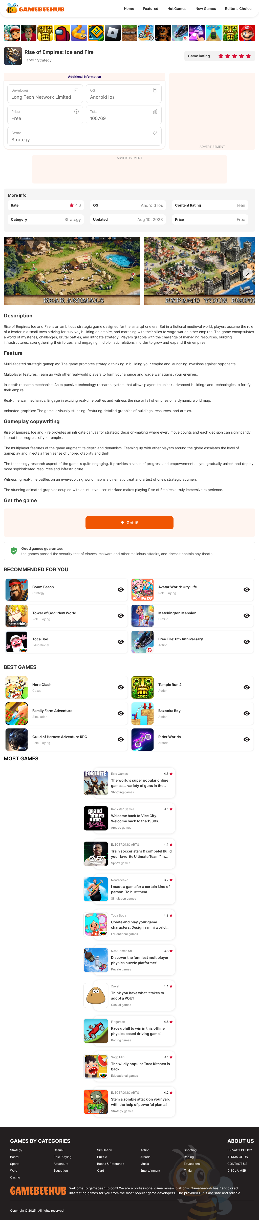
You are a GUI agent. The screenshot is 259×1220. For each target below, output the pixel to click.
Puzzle (102, 1157)
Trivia (188, 1170)
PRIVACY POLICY (239, 1150)
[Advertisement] (212, 109)
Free (16, 118)
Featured (150, 8)
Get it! (132, 522)
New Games (206, 8)
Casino (15, 1177)
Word (13, 1170)
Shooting (190, 1150)
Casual (58, 1150)
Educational (192, 1164)
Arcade (145, 1157)
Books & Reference (110, 1164)
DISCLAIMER (236, 1170)
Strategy (20, 139)
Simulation (104, 1150)
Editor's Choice (238, 8)
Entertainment (150, 1170)
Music (144, 1164)
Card (100, 1170)
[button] (248, 273)
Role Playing (62, 1157)
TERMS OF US (237, 1157)
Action (144, 1150)
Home (129, 8)
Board (14, 1157)
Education (61, 1170)
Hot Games (176, 8)
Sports (14, 1164)
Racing (189, 1157)
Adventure (61, 1164)
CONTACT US (237, 1164)
